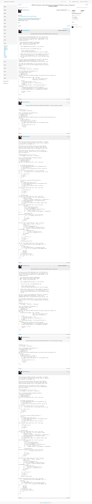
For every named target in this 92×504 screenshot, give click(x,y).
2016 (5, 40)
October (5, 47)
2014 (5, 61)
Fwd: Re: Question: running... (23, 7)
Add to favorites (75, 19)
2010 (5, 75)
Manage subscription (76, 15)
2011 (5, 71)
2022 (5, 20)
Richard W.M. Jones (25, 10)
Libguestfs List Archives (9, 1)
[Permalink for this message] (69, 31)
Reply (20, 25)
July (4, 51)
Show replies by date (66, 28)
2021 (5, 23)
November (6, 46)
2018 (5, 33)
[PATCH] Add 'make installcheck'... (82, 7)
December (6, 45)
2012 (5, 68)
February (5, 56)
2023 (5, 16)
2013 (5, 65)
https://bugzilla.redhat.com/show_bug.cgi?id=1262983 (27, 16)
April (4, 54)
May (4, 53)
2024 (5, 13)
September (6, 48)
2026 (5, 6)
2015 (5, 43)
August (5, 50)
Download (5, 83)
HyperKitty (45, 502)
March (5, 55)
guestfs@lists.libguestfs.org (76, 13)
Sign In (82, 1)
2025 (5, 10)
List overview (6, 81)
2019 (5, 30)
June (5, 52)
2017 (5, 36)
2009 (5, 78)
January (5, 57)
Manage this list (76, 1)
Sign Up (86, 1)
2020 (5, 26)
